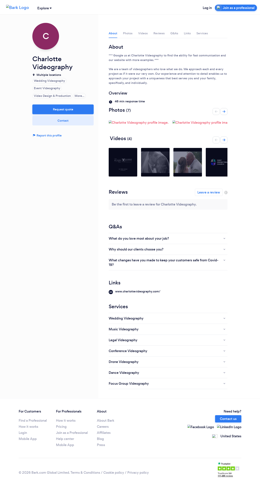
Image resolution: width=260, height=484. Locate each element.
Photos (127, 33)
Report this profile (49, 135)
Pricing (61, 426)
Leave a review (208, 192)
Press (101, 445)
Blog (100, 439)
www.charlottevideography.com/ (137, 291)
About (113, 33)
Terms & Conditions (85, 472)
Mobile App (28, 439)
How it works (28, 426)
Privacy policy (138, 472)
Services (202, 33)
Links (187, 33)
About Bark (105, 420)
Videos (143, 33)
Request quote (63, 109)
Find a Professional (33, 420)
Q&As (174, 33)
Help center (65, 439)
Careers (103, 426)
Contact (63, 121)
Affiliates (104, 432)
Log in (207, 8)
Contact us (228, 419)
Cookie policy (113, 472)
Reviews (159, 33)
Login (23, 432)
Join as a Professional (72, 432)
